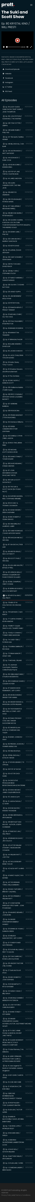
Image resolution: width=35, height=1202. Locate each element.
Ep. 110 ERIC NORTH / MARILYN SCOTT (17, 381)
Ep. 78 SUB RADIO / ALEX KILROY (17, 613)
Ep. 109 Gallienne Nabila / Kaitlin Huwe (17, 388)
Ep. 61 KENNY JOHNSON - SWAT (17, 738)
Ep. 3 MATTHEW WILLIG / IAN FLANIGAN (17, 1157)
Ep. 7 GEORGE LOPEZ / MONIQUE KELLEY (17, 1127)
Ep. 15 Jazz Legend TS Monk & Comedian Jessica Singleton (17, 1068)
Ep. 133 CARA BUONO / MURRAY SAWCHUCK (17, 240)
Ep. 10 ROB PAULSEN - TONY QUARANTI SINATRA (17, 1104)
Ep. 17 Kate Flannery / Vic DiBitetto (17, 1050)
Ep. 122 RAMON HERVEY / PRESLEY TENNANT (17, 308)
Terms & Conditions (23, 1195)
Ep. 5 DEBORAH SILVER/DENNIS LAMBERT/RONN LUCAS (17, 1142)
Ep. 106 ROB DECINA (19, 410)
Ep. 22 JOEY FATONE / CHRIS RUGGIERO (17, 1006)
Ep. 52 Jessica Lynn (19, 797)
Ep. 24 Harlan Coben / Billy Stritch (17, 992)
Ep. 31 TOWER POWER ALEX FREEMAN (17, 943)
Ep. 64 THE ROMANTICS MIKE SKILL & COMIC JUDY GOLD (17, 711)
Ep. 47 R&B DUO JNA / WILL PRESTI (17, 832)
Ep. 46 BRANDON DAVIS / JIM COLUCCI (17, 839)
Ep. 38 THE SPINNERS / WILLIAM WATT (17, 897)
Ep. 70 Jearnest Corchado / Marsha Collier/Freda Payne (17, 667)
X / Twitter (8, 87)
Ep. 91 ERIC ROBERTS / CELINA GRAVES (17, 518)
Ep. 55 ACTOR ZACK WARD (17, 774)
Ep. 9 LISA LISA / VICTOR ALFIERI (17, 1111)
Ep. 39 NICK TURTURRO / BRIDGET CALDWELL (17, 890)
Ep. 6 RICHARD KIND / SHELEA (17, 1134)
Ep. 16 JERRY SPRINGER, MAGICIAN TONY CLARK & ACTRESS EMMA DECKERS (17, 1058)
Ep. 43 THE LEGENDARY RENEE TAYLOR (17, 862)
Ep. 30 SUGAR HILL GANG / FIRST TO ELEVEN (17, 950)
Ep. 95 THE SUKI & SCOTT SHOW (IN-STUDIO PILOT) (17, 489)
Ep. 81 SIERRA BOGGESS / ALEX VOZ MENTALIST (17, 589)
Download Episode (12, 69)
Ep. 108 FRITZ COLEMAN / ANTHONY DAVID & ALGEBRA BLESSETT (17, 396)
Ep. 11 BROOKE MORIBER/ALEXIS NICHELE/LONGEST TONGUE (17, 1095)
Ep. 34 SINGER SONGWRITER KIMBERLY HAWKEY (17, 921)
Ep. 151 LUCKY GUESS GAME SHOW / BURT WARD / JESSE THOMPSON (17, 109)
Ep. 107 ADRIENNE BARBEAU (17, 405)
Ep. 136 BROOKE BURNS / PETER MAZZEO (17, 214)
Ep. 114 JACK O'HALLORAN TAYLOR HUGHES (17, 356)
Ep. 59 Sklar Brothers (19, 751)
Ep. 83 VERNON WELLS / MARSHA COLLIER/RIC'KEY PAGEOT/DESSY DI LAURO (17, 574)
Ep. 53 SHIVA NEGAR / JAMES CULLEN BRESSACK (17, 791)
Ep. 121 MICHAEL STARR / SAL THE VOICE (17, 315)
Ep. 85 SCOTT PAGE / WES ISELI (17, 559)
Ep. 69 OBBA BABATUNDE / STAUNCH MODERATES (17, 675)
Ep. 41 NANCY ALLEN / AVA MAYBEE (17, 876)
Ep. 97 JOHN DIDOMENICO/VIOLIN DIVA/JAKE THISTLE (17, 472)
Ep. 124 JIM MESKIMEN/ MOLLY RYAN (17, 297)
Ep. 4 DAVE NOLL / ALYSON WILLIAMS (17, 1150)
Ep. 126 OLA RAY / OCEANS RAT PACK (17, 286)
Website (7, 73)
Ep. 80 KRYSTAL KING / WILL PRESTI (17, 596)
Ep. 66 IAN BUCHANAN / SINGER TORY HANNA (17, 696)
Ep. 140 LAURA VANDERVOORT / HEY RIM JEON (17, 185)
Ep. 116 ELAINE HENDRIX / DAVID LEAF (17, 345)
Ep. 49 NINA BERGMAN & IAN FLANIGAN (17, 816)
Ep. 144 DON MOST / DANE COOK (17, 159)
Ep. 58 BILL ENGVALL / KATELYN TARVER (17, 756)
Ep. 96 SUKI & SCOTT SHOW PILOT (17, 481)
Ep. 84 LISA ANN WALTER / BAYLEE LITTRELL (17, 566)
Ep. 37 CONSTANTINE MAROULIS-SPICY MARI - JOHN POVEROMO (17, 905)
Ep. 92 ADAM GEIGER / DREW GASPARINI (17, 511)
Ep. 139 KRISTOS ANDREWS (17, 193)
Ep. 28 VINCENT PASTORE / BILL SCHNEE (17, 964)
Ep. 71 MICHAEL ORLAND (19, 660)
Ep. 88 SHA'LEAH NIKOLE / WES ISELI (17, 538)
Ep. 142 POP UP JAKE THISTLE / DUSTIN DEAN (17, 172)
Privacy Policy (6, 1195)
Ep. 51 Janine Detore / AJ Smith (17, 802)
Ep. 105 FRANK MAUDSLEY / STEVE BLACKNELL (17, 416)
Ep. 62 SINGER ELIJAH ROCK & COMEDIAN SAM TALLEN (17, 730)
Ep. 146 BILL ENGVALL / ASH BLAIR (17, 145)
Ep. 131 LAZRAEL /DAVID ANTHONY (17, 251)
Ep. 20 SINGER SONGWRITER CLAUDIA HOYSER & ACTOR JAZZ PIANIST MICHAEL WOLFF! (17, 1022)
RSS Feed (8, 91)
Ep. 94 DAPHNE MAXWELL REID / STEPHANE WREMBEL (17, 497)
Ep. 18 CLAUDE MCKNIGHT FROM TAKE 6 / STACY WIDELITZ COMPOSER (17, 1042)
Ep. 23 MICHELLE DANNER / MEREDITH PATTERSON (17, 999)
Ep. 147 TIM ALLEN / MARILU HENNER (17, 138)
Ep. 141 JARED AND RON (19, 178)
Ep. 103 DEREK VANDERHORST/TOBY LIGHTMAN (17, 429)
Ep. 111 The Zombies (19, 376)
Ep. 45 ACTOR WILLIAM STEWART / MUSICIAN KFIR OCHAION (17, 847)
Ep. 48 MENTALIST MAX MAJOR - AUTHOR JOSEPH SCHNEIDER (17, 824)
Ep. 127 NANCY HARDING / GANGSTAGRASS (17, 279)
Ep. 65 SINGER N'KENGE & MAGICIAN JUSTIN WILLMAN (17, 703)
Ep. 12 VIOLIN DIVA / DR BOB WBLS (17, 1087)
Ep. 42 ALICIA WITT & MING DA (17, 869)
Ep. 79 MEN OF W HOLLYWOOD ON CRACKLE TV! (17, 605)
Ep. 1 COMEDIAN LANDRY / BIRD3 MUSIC (17, 1168)
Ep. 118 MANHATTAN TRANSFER (17, 333)
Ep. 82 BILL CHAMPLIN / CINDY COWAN (17, 582)
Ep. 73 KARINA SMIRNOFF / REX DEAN (17, 647)
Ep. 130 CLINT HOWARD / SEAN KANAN (17, 258)
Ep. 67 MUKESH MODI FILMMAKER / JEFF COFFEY (17, 689)
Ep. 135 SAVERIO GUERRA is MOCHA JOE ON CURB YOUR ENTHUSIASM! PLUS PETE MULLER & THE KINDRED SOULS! (17, 224)
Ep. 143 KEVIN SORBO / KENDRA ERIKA (17, 166)
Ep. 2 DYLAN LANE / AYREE (19, 1163)
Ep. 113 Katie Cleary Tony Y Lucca (17, 363)
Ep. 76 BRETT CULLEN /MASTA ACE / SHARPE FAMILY (17, 627)
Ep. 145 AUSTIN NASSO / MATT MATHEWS (17, 152)
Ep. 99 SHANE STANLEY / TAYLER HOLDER (17, 457)
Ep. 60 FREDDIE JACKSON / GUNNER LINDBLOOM (17, 745)
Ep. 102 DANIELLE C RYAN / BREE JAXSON (17, 437)
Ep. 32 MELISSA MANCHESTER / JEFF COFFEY (17, 937)
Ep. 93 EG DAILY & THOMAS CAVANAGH (17, 504)
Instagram (8, 82)
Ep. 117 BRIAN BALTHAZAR (19, 339)
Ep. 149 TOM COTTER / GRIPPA (17, 124)
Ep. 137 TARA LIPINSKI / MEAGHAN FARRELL (17, 207)
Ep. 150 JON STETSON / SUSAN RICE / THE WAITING (17, 117)
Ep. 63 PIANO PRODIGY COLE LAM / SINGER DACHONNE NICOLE (17, 720)
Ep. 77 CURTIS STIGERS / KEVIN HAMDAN (17, 620)
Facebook (8, 78)
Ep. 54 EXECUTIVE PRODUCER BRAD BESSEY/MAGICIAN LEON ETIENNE (17, 782)
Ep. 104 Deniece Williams (19, 422)
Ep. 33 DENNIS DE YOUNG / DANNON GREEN (17, 930)
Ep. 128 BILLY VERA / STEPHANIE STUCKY (17, 272)
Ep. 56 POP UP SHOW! (19, 769)
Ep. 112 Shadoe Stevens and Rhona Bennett (17, 370)
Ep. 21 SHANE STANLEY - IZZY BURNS (17, 1013)
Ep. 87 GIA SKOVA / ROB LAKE (17, 545)
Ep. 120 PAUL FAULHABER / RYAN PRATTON (17, 322)
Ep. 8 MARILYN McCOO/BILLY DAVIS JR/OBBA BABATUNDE (17, 1119)
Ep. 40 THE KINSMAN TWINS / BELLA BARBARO (17, 883)
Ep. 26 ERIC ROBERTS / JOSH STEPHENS (17, 978)
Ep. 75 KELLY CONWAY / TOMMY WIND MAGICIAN (17, 634)
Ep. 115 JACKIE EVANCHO (19, 351)
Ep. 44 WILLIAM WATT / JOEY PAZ (17, 855)
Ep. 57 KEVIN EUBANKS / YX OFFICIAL (17, 763)
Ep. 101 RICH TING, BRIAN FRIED (17, 444)
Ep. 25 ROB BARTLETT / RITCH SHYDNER (17, 985)
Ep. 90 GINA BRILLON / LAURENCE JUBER (17, 525)
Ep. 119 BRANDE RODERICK (19, 328)
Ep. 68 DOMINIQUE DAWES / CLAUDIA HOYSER (17, 682)
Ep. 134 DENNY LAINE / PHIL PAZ (17, 233)
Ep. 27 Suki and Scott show (17, 971)
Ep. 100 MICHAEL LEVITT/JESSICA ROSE (17, 451)
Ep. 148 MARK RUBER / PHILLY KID (17, 131)
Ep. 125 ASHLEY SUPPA (19, 292)
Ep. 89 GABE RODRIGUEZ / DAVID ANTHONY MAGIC (17, 532)
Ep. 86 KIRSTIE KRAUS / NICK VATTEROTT (17, 552)
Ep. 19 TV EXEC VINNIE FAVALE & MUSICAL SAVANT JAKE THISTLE (17, 1033)
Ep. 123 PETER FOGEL (19, 303)
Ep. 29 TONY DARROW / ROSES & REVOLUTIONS (17, 957)
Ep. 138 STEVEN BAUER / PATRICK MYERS (17, 200)
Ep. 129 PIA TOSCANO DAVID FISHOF (17, 265)
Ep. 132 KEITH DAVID (19, 246)
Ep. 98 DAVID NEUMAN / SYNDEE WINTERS (17, 464)
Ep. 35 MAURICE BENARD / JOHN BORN (17, 913)
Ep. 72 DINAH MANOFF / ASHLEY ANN (17, 654)
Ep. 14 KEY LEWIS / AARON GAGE (17, 1076)
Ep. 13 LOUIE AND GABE (19, 1082)
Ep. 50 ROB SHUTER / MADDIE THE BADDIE (17, 809)
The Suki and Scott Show (14, 14)
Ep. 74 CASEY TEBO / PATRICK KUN (17, 641)
